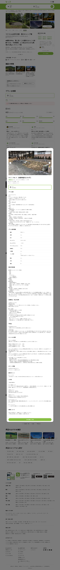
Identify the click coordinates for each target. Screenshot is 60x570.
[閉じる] (8, 149)
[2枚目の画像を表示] (29, 173)
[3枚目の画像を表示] (31, 173)
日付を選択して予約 (30, 419)
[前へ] (10, 163)
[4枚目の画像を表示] (33, 173)
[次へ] (50, 163)
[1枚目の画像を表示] (27, 173)
